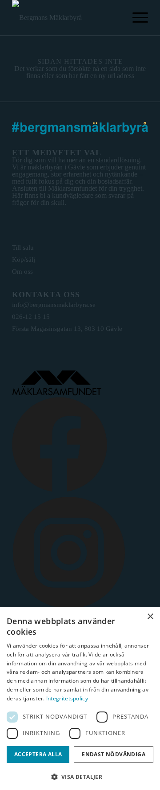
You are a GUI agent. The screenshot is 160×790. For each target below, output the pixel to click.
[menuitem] (136, 17)
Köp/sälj (23, 259)
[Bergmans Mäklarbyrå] (66, 17)
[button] (80, 776)
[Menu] (136, 17)
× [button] (150, 616)
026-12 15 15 (31, 316)
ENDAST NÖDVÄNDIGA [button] (113, 754)
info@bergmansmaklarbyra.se (54, 304)
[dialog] (80, 698)
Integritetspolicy (67, 698)
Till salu (23, 247)
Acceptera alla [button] (38, 754)
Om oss (22, 271)
